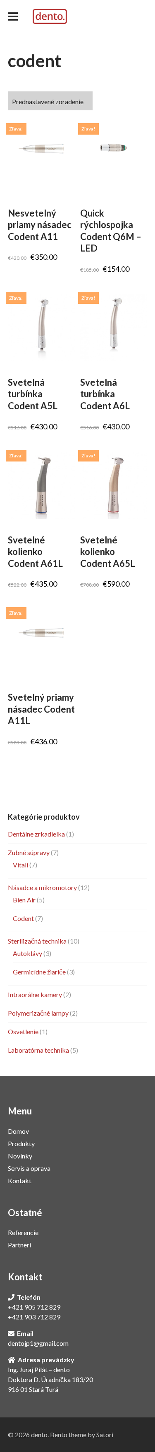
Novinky (20, 1156)
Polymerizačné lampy (38, 1013)
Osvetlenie (23, 1031)
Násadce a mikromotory (42, 887)
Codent (23, 918)
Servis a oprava (29, 1168)
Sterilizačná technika (37, 941)
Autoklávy (27, 953)
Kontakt (19, 1180)
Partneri (19, 1245)
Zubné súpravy (29, 852)
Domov (18, 1131)
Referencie (23, 1232)
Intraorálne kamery (35, 994)
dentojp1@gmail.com (38, 1343)
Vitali (20, 865)
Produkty (21, 1143)
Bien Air (24, 900)
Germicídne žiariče (39, 972)
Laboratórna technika (38, 1050)
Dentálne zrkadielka (36, 834)
